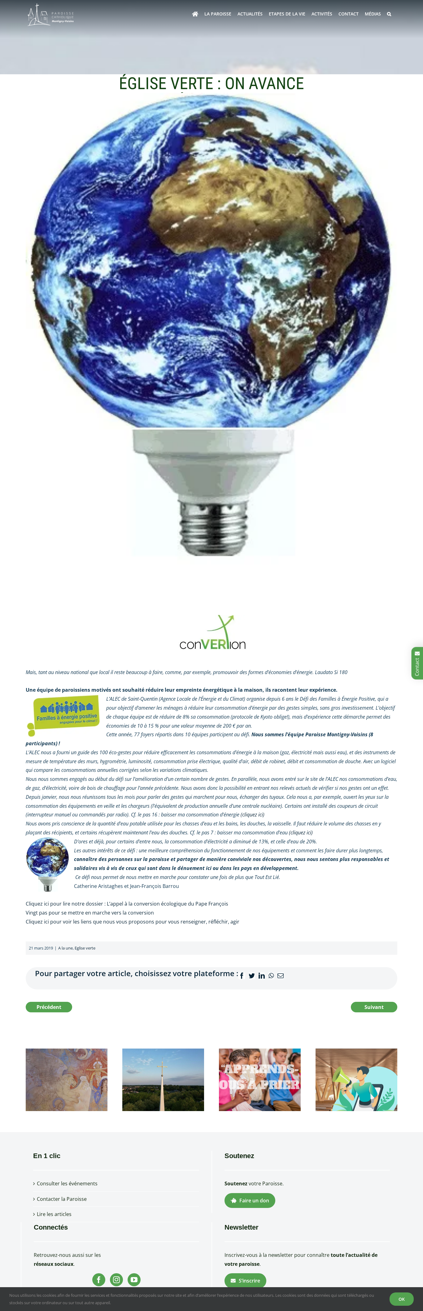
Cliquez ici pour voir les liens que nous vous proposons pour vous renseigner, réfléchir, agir (132, 921)
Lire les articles (54, 1214)
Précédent (49, 1007)
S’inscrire (249, 1280)
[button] (389, 14)
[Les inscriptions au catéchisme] (260, 1079)
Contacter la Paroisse (62, 1199)
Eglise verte (85, 948)
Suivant (374, 1007)
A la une (65, 948)
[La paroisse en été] (163, 1079)
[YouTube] (134, 1279)
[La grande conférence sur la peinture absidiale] (66, 1079)
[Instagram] (116, 1279)
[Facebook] (98, 1279)
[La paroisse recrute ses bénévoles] (356, 1079)
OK (402, 1299)
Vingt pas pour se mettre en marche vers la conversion (90, 912)
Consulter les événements (67, 1183)
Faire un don (254, 1200)
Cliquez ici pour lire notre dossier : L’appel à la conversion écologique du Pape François (127, 903)
